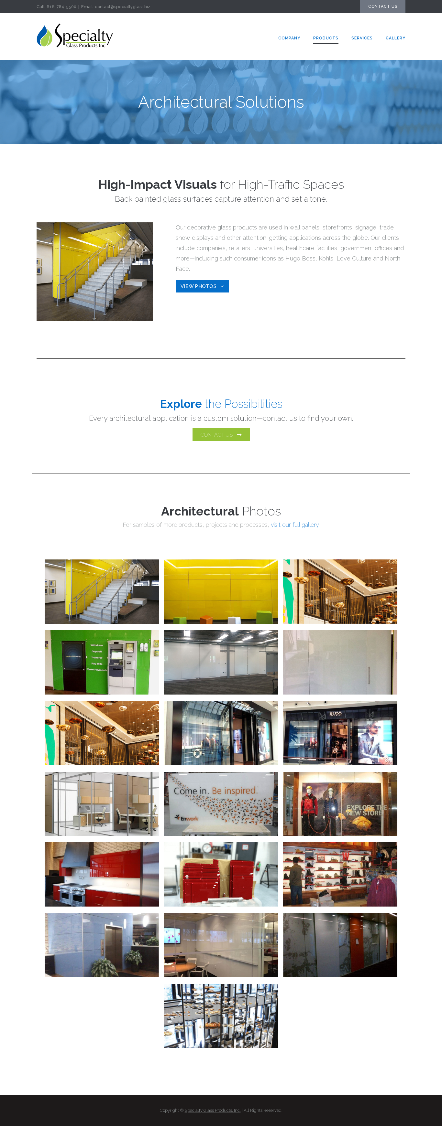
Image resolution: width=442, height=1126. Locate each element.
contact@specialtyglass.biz (122, 6)
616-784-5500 (61, 6)
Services (362, 38)
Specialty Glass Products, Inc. (213, 1110)
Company (289, 38)
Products (325, 38)
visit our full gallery (294, 524)
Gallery (395, 38)
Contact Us (382, 6)
